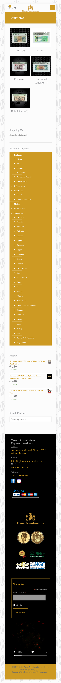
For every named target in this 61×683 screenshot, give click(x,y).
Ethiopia (20, 254)
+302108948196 (19, 475)
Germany (20, 263)
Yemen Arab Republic (25, 338)
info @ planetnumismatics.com (27, 461)
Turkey (19, 328)
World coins (18, 213)
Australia (20, 217)
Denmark (20, 245)
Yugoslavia (21, 342)
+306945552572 (19, 467)
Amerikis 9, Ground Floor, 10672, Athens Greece (29, 451)
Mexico (20, 291)
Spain (19, 324)
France (19, 259)
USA (19, 333)
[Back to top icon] (55, 677)
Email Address (19, 592)
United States (22, 181)
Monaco (20, 296)
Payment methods (22, 443)
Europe (20, 168)
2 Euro (19, 194)
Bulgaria (20, 231)
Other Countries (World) (26, 305)
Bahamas (20, 226)
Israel (19, 282)
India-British (22, 277)
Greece (22, 172)
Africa (19, 159)
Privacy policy (35, 669)
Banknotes (18, 155)
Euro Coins (18, 190)
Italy (19, 286)
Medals (17, 204)
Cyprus (20, 240)
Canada (20, 235)
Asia (18, 163)
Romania (20, 314)
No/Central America (24, 176)
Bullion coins (19, 186)
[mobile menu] (52, 7)
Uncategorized (19, 208)
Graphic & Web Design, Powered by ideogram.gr (30, 672)
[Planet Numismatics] (30, 7)
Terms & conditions (23, 440)
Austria (20, 221)
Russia (19, 319)
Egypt (19, 249)
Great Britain (22, 268)
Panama (20, 310)
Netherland (21, 300)
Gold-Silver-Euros (24, 199)
